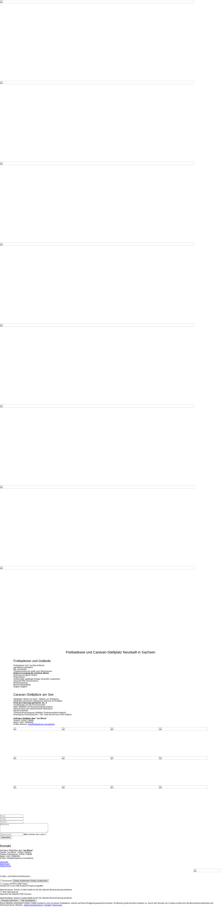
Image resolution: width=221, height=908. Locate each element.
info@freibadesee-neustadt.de (41, 724)
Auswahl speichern (9, 900)
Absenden (5, 837)
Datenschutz (5, 866)
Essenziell (7, 881)
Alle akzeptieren (28, 900)
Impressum (5, 864)
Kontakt (47, 905)
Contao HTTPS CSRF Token (15, 884)
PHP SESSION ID (10, 892)
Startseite (4, 862)
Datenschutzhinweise (33, 905)
